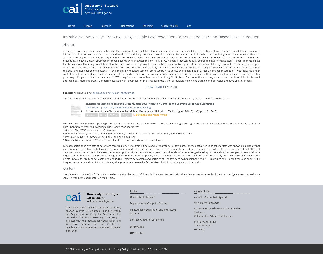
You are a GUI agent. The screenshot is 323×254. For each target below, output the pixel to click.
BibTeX (113, 115)
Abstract (91, 115)
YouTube (138, 233)
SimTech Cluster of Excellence (147, 219)
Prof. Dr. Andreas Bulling (94, 210)
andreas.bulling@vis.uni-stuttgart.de (113, 92)
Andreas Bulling (142, 107)
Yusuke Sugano (123, 107)
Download (154, 86)
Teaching (148, 25)
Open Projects (169, 25)
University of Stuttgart (142, 197)
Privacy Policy (120, 249)
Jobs (188, 25)
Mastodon (138, 226)
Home (71, 25)
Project (126, 115)
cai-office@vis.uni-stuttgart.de (211, 197)
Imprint (106, 249)
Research (106, 25)
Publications (127, 25)
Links (103, 115)
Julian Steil (107, 107)
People (88, 25)
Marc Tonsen (92, 107)
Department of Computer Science (149, 203)
